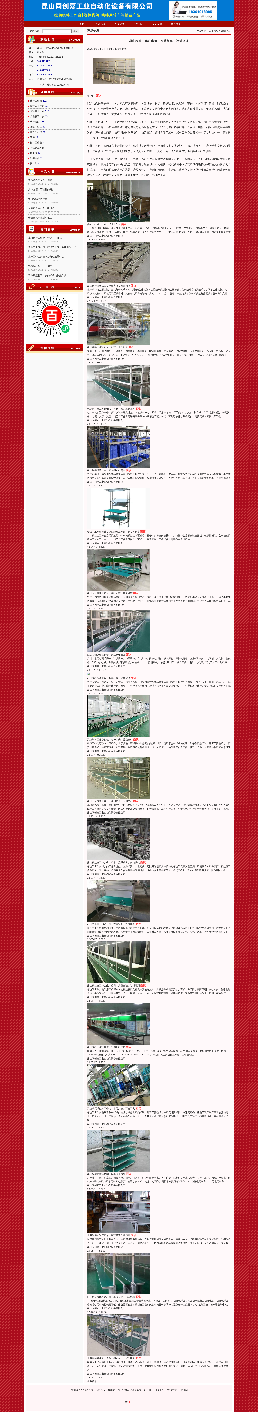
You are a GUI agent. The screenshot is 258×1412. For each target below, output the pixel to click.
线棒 (32, 137)
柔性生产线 (36, 132)
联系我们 (176, 24)
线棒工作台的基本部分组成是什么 (46, 256)
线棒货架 (35, 121)
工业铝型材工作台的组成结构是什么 (47, 275)
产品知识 (138, 24)
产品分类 (120, 24)
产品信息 (101, 24)
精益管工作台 (37, 106)
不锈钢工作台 (37, 147)
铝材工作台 (36, 142)
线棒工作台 (36, 100)
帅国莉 (184, 1390)
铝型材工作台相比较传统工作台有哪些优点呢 (52, 247)
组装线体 (35, 158)
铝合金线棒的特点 (37, 198)
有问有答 (157, 24)
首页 (82, 24)
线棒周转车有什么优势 (40, 266)
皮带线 (33, 153)
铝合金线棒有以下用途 (40, 180)
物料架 (33, 163)
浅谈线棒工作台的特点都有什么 (45, 237)
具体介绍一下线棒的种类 (41, 189)
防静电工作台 (37, 111)
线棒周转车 (36, 126)
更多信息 (92, 1381)
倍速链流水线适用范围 (40, 217)
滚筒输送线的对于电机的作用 (43, 208)
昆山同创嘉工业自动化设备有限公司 (106, 235)
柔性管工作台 (37, 116)
